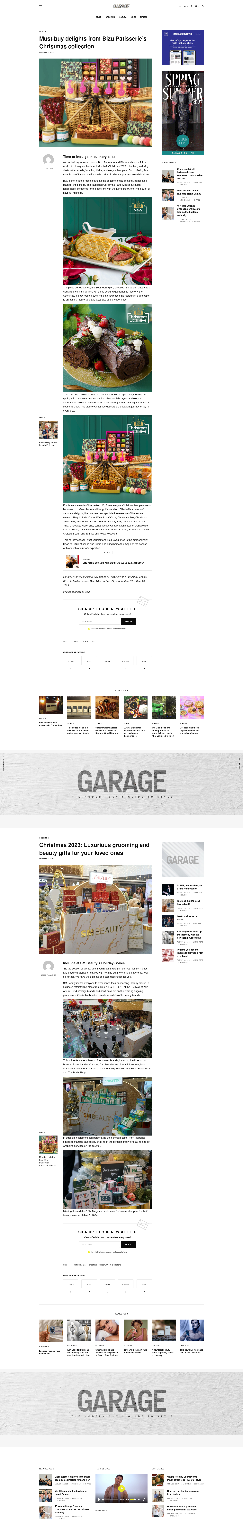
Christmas (84, 641)
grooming (93, 1265)
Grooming (44, 838)
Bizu (75, 641)
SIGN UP (128, 621)
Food (93, 641)
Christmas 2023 (80, 1265)
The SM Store (115, 1265)
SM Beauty (103, 1265)
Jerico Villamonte (48, 975)
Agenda (42, 31)
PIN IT (109, 241)
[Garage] (121, 6)
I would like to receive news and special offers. (109, 629)
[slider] (110, 1499)
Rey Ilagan (48, 168)
